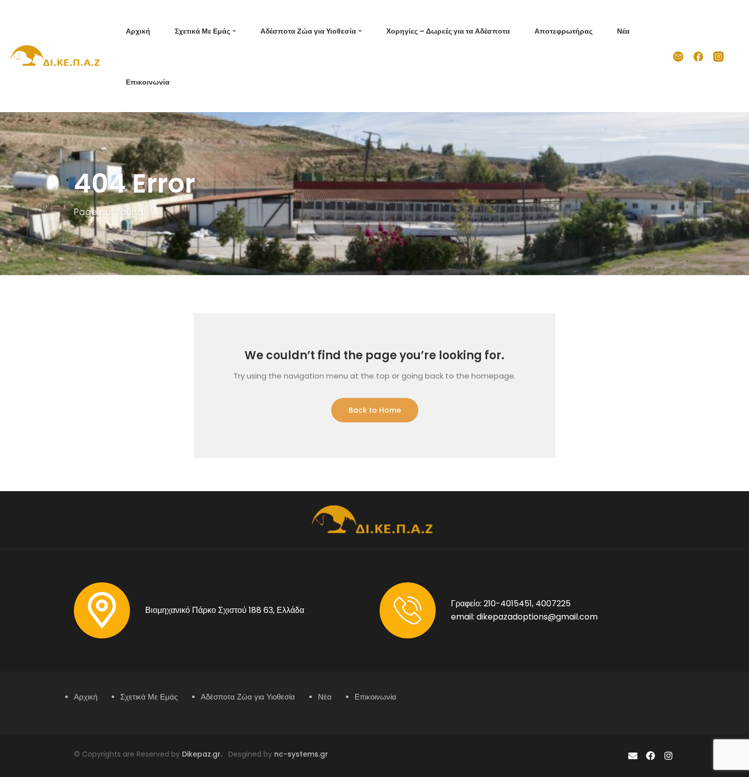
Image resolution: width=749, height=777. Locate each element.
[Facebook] (651, 755)
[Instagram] (668, 755)
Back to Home (375, 410)
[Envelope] (632, 755)
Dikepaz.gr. (205, 754)
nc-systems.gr (300, 754)
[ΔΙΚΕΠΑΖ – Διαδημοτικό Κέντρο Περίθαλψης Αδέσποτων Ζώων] (56, 55)
